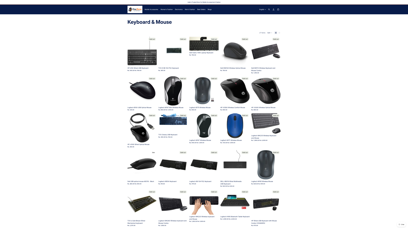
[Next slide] (153, 51)
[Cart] (278, 9)
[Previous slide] (131, 51)
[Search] (269, 9)
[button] (269, 32)
